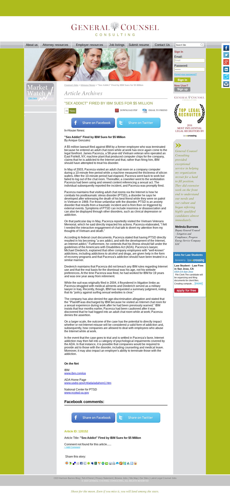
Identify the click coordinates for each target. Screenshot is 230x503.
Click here (32, 98)
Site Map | (134, 478)
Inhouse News (88, 85)
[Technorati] (106, 463)
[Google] (85, 463)
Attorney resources (55, 45)
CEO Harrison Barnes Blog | (67, 478)
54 (67, 110)
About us (32, 45)
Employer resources (89, 45)
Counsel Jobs (71, 85)
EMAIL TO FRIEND (157, 110)
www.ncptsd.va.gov (76, 392)
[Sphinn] (88, 463)
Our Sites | (145, 478)
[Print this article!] (113, 463)
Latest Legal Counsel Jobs (163, 478)
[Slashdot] (128, 463)
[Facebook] (81, 463)
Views (72, 110)
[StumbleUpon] (103, 463)
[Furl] (120, 463)
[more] (199, 283)
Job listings (117, 45)
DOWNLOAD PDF (128, 110)
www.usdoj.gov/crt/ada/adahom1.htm (87, 383)
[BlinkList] (66, 463)
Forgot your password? (185, 74)
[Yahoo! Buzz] (135, 463)
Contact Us (162, 45)
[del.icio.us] (74, 463)
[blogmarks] (70, 463)
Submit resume (139, 45)
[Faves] (117, 463)
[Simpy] (99, 463)
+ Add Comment (72, 447)
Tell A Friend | (88, 478)
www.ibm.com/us (75, 373)
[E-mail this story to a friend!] (110, 463)
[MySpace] (92, 463)
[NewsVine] (95, 463)
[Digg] (77, 463)
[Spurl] (131, 463)
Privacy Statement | (104, 478)
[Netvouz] (124, 463)
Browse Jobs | (121, 478)
